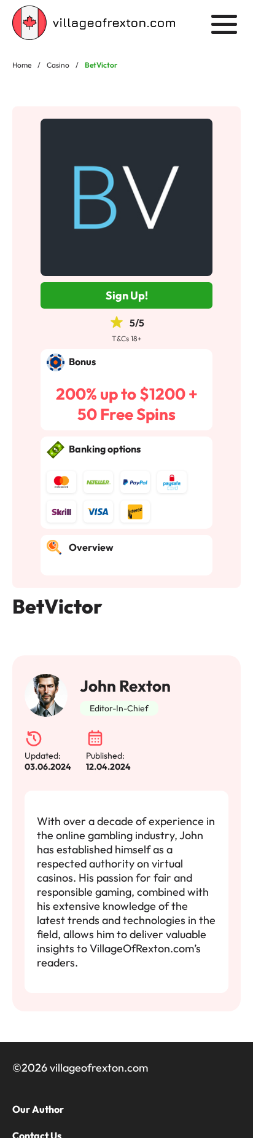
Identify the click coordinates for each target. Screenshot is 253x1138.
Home (21, 64)
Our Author (38, 1109)
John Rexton (125, 686)
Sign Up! (127, 295)
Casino (58, 64)
